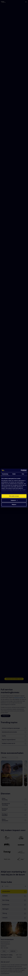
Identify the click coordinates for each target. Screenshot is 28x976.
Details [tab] (14, 474)
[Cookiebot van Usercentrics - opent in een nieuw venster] (21, 470)
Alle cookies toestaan (14, 496)
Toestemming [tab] (5, 474)
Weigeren (14, 504)
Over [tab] (23, 474)
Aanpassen (13, 500)
